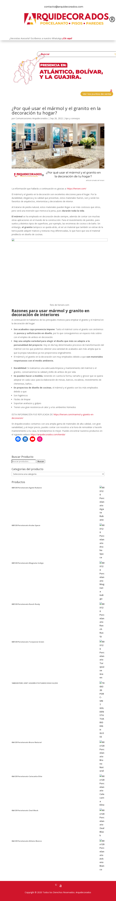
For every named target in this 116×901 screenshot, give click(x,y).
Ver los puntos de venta (97, 94)
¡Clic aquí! (67, 38)
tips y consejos (72, 118)
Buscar (41, 461)
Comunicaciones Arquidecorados (32, 118)
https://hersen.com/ (76, 188)
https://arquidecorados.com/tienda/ (48, 434)
